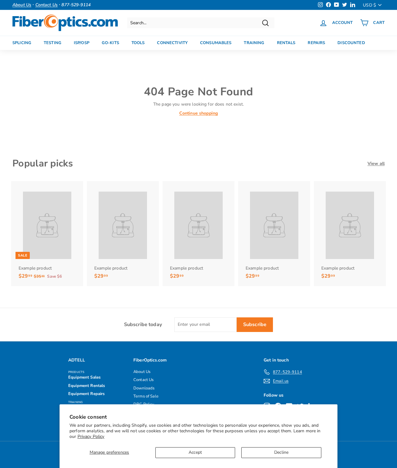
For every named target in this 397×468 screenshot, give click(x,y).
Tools (138, 43)
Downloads (143, 388)
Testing (52, 43)
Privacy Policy (91, 436)
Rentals (286, 43)
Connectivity (172, 43)
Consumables (215, 43)
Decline (281, 452)
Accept (195, 452)
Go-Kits (110, 43)
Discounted (351, 43)
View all (376, 163)
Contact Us (143, 380)
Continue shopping (198, 113)
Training (254, 43)
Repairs (316, 43)
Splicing (21, 43)
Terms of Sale (145, 396)
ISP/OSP (81, 43)
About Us (141, 372)
